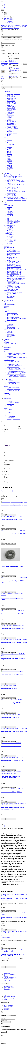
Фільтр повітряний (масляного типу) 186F (12, 628)
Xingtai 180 (10, 99)
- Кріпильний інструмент (14, 369)
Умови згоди (7, 980)
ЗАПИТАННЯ (13, 26)
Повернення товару (9, 987)
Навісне (7, 246)
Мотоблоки (8, 173)
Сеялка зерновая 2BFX (13, 286)
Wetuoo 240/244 (11, 131)
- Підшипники (11, 416)
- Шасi (9, 394)
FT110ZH (9, 226)
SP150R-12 (10, 212)
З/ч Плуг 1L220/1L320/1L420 (14, 261)
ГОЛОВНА (4, 25)
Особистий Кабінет (9, 1005)
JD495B (9, 149)
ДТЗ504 (9, 135)
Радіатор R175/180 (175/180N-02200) (14, 69)
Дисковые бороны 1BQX (13, 251)
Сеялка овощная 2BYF (13, 282)
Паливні (6, 301)
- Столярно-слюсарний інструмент (16, 372)
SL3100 (9, 170)
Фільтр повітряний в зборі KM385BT (11, 703)
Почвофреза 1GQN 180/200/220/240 (16, 269)
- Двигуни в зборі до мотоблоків (16, 353)
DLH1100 (9, 140)
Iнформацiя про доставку (10, 977)
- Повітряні (10, 404)
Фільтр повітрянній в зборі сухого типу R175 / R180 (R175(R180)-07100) (13, 808)
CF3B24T (9, 165)
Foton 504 (9, 119)
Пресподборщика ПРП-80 (14, 272)
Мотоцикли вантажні (9, 225)
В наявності (7, 464)
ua (4, 5)
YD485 (9, 159)
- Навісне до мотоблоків (14, 390)
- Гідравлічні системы (13, 402)
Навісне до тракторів (9, 248)
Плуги (8, 260)
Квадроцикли (7, 233)
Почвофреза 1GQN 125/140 (14, 267)
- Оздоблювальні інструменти (15, 371)
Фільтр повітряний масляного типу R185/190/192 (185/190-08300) (11, 776)
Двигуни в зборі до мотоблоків (12, 175)
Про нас (6, 976)
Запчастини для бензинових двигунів (17, 198)
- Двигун (10, 395)
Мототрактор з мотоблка (13, 94)
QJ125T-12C (10, 223)
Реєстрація (9, 21)
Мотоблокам (10, 332)
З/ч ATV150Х (10, 235)
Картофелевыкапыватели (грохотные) (17, 255)
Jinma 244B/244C (11, 122)
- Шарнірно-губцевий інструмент (16, 376)
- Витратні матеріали (13, 367)
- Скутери (10, 380)
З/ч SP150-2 (10, 241)
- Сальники (10, 417)
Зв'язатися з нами (8, 986)
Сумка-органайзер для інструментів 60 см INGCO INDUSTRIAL (12, 955)
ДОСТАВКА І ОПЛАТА (20, 25)
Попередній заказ (8, 468)
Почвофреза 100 (11, 297)
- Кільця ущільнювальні (13, 419)
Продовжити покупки (6, 37)
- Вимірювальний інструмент (15, 365)
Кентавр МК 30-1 (11, 193)
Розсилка (6, 1009)
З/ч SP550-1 (10, 243)
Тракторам (9, 331)
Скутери (6, 204)
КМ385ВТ (9, 156)
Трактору (9, 322)
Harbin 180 (9, 105)
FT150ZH (9, 229)
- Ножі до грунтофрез (13, 387)
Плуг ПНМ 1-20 (11, 296)
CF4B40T (9, 166)
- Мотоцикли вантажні (13, 382)
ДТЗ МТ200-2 (10, 232)
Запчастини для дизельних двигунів (16, 200)
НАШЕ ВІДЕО (22, 26)
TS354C (9, 130)
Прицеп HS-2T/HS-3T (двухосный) (16, 276)
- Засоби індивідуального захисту (16, 368)
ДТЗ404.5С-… (10, 134)
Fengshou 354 (10, 115)
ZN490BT (9, 161)
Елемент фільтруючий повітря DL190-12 (12, 566)
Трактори (7, 91)
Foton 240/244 (10, 117)
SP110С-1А (10, 205)
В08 (8, 219)
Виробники (7, 995)
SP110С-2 (9, 207)
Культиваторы (10, 258)
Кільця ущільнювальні (10, 343)
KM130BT (9, 154)
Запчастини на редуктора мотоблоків (13, 176)
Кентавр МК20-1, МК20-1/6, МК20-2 (16, 191)
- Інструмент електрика (13, 361)
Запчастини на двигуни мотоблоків (13, 197)
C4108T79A (10, 168)
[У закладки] (1, 542)
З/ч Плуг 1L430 (11, 264)
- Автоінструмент (12, 362)
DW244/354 (10, 110)
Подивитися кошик (17, 37)
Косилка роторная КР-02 (13, 293)
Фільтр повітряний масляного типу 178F (12, 760)
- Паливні (10, 399)
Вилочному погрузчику (13, 328)
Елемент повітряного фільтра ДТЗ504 (11, 519)
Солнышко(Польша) (12, 289)
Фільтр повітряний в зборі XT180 (10, 717)
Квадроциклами (11, 327)
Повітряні (6, 306)
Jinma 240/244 (10, 120)
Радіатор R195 (13, 76)
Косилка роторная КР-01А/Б (14, 292)
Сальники (6, 342)
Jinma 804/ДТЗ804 (11, 124)
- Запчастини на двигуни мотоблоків (17, 357)
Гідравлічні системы (9, 304)
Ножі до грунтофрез (9, 247)
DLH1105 (9, 141)
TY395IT (9, 147)
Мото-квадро (8, 202)
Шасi (5, 92)
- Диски (9, 412)
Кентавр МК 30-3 (11, 195)
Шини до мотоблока (12, 314)
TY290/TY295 (10, 144)
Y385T (8, 158)
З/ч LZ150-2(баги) (11, 240)
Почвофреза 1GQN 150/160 (14, 268)
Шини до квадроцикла (13, 317)
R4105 (8, 169)
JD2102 (9, 151)
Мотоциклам (10, 334)
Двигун (6, 137)
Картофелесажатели (12, 257)
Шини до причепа (11, 320)
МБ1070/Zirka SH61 (12, 179)
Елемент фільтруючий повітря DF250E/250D (13, 533)
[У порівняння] (2, 542)
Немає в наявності (8, 455)
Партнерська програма (10, 998)
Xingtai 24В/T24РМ (12, 103)
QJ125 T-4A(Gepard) (12, 222)
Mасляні (6, 303)
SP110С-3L (10, 209)
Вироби (7, 339)
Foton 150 (9, 116)
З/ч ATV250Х (10, 236)
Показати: (3, 497)
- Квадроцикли (11, 383)
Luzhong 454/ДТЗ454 (12, 126)
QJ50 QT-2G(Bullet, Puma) (14, 221)
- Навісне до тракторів (13, 389)
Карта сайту (7, 989)
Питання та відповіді (9, 974)
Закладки (6, 1008)
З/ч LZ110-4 (10, 237)
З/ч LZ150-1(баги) (11, 239)
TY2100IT (9, 148)
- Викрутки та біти (12, 364)
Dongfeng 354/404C (12, 109)
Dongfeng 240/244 (11, 106)
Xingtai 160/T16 (11, 96)
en (4, 7)
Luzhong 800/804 (11, 127)
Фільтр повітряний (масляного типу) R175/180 (14, 642)
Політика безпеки (8, 978)
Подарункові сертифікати (10, 996)
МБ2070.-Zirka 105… (12, 177)
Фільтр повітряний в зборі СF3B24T (11, 746)
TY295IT (9, 145)
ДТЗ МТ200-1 (10, 230)
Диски (5, 329)
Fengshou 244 (10, 113)
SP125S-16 (9, 211)
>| (4, 826)
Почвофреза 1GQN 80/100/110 (15, 265)
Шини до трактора (12, 313)
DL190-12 (9, 138)
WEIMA (6, 477)
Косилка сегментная (12, 295)
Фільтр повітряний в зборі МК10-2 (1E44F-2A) (14, 731)
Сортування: (4, 495)
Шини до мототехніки (13, 315)
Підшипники (7, 341)
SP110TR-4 (10, 228)
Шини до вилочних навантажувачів (16, 318)
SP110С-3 (9, 208)
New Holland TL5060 (12, 129)
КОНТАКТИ (5, 26)
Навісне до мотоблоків (10, 290)
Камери (6, 321)
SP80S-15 (9, 216)
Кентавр (6, 482)
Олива (5, 307)
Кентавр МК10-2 (11, 190)
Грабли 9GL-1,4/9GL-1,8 (13, 288)
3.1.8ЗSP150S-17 (11, 215)
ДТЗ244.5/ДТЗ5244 (12, 133)
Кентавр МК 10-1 (11, 188)
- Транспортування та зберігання (16, 374)
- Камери (10, 410)
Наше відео (7, 973)
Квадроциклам (11, 335)
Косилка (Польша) (12, 281)
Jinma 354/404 (10, 123)
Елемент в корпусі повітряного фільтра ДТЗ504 (14, 505)
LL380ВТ (9, 163)
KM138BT (9, 155)
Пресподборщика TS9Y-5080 (14, 271)
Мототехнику (10, 325)
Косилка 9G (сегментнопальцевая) (16, 278)
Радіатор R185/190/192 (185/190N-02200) (14, 62)
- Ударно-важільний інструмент (15, 375)
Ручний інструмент (9, 360)
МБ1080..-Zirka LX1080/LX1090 (15, 180)
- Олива (9, 405)
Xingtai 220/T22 (11, 101)
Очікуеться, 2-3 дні (9, 460)
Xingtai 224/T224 (11, 102)
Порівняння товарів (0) (7, 491)
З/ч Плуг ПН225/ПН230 (13, 262)
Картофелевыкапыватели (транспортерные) (13, 253)
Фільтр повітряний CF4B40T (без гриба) (12, 674)
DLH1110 (9, 142)
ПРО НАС (10, 25)
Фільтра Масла (9, 300)
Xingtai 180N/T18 (11, 98)
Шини (5, 311)
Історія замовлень (8, 1006)
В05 (8, 218)
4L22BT (9, 162)
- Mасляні (10, 401)
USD (5, 12)
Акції (5, 999)
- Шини (9, 409)
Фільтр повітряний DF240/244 (9, 688)
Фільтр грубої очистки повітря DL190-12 (12, 613)
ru (4, 4)
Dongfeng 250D (11, 108)
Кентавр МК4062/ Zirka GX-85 (15, 187)
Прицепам (9, 336)
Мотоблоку (10, 324)
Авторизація (10, 22)
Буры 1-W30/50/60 (11, 250)
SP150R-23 (10, 214)
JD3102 (9, 152)
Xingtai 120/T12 (11, 95)
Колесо (7, 310)
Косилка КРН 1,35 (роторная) (14, 279)
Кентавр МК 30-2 (11, 194)
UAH (5, 14)
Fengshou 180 (10, 112)
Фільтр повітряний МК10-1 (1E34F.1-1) (11, 792)
